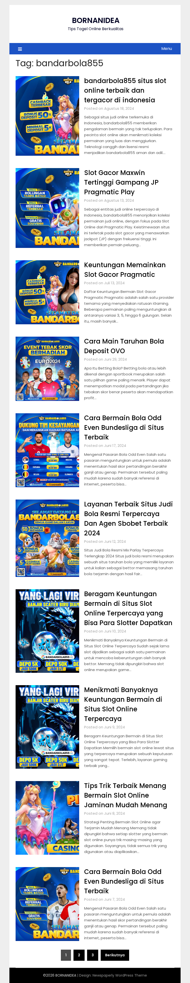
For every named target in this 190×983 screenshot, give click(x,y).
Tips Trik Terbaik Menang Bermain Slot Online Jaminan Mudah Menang (125, 795)
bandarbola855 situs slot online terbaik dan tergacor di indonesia (125, 90)
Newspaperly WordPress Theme (120, 975)
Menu (166, 48)
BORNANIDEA (95, 20)
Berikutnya (115, 955)
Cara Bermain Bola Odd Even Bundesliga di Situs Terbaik (124, 428)
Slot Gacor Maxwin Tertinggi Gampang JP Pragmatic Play (121, 182)
